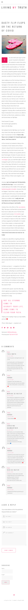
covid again (5, 159)
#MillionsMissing (11, 332)
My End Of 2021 (14, 334)
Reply (8, 352)
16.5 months (17, 214)
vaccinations (22, 207)
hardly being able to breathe (9, 189)
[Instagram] (14, 595)
